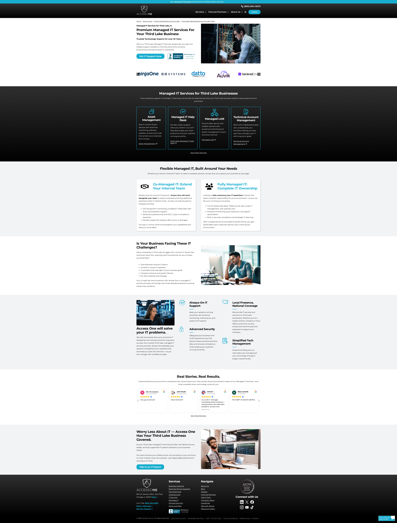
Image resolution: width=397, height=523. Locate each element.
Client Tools (206, 497)
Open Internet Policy (178, 518)
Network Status (207, 506)
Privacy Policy (216, 518)
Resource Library (208, 509)
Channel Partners (208, 495)
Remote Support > (144, 509)
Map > (154, 497)
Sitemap (255, 518)
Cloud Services (175, 492)
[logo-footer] (144, 6)
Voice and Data (175, 506)
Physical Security (176, 503)
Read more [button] (175, 409)
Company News (207, 500)
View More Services (198, 153)
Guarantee (205, 503)
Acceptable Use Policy (196, 518)
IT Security (173, 497)
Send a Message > (144, 506)
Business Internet (176, 486)
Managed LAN (208, 140)
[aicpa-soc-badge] (247, 480)
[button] (246, 12)
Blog (203, 489)
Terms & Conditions (230, 518)
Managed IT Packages (182, 2)
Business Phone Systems (179, 489)
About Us (205, 486)
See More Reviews (198, 416)
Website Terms (244, 518)
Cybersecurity (174, 495)
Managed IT (174, 500)
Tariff (208, 518)
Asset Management (147, 144)
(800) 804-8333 (252, 6)
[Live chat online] (386, 518)
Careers (204, 492)
